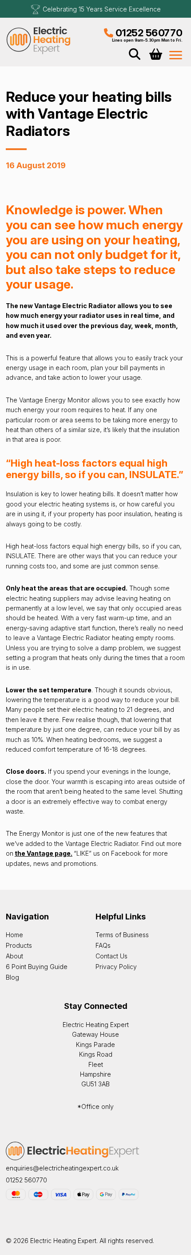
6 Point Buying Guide (37, 966)
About (14, 956)
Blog (12, 977)
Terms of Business (122, 934)
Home (14, 934)
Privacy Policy (116, 966)
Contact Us (111, 956)
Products (19, 945)
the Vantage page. (43, 853)
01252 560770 (148, 33)
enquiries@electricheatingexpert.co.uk (62, 1168)
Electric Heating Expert (39, 40)
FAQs (103, 945)
